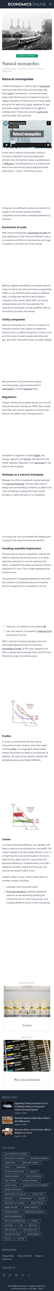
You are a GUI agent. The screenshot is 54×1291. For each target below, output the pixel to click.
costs (10, 93)
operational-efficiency (34, 1212)
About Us (40, 1256)
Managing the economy (14, 1203)
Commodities (10, 1163)
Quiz (21, 1225)
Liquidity (42, 1198)
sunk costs (42, 111)
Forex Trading (10, 1181)
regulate (28, 388)
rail (39, 108)
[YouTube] (16, 1275)
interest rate (38, 1194)
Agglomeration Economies (15, 1154)
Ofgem (36, 455)
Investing (8, 1198)
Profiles (34, 1221)
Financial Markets (12, 1176)
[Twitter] (10, 1275)
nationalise (7, 388)
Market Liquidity (31, 1207)
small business (10, 1230)
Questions (8, 1225)
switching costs (30, 1230)
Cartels (27, 1025)
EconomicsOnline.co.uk (22, 1288)
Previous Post (27, 982)
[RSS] (29, 1275)
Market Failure (37, 1203)
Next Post (27, 1037)
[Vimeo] (22, 1275)
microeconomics (11, 1212)
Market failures (11, 1207)
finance (33, 1172)
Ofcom (27, 459)
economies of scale (37, 232)
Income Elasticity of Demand (35, 1185)
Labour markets (25, 1198)
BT (45, 626)
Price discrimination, (16, 891)
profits (13, 749)
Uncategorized (32, 1234)
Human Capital (10, 1185)
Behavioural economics (14, 1158)
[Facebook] (4, 1275)
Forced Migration (33, 1176)
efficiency (9, 163)
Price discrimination (27, 1079)
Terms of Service (24, 1256)
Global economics (30, 1181)
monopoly (45, 86)
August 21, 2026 (20, 1124)
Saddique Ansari (9, 68)
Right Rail (33, 1225)
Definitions (21, 1167)
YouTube (21, 1239)
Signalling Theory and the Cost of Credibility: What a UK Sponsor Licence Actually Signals (31, 1106)
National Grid (45, 631)
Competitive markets (30, 1163)
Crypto (7, 1167)
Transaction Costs (12, 1234)
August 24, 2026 (20, 1113)
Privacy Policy (8, 1256)
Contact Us (7, 1259)
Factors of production (14, 1172)
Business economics (27, 56)
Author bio (6, 71)
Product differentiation (14, 1221)
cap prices (39, 462)
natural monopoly (15, 483)
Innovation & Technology (15, 1194)
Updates (7, 1239)
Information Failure (13, 1189)
